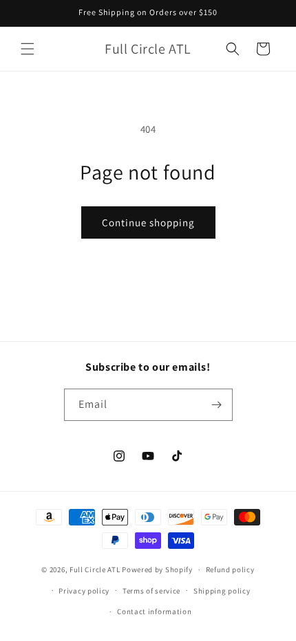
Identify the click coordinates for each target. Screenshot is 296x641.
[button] (27, 49)
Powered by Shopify (157, 569)
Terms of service (151, 591)
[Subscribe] (217, 405)
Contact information (154, 611)
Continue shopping (148, 222)
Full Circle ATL (95, 569)
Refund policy (230, 569)
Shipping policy (222, 591)
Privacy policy (84, 591)
